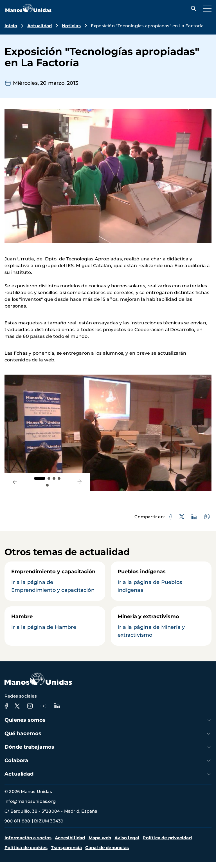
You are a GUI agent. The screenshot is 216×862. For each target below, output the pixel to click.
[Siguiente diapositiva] (79, 482)
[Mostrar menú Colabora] (209, 760)
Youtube (43, 706)
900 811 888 (17, 821)
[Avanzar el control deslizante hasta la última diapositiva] (15, 482)
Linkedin (56, 706)
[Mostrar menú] (206, 8)
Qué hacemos (22, 733)
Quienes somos (25, 720)
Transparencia (66, 847)
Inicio (10, 25)
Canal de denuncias (107, 847)
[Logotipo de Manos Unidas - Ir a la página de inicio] (28, 10)
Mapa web (100, 837)
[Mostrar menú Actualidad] (209, 774)
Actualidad (39, 25)
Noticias (71, 25)
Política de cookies (26, 847)
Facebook (6, 706)
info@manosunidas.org (30, 801)
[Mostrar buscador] (192, 8)
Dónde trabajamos (29, 747)
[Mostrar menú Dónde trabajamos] (209, 747)
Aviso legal (126, 837)
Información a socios (27, 837)
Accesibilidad (70, 837)
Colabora (16, 760)
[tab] (39, 478)
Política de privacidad (167, 837)
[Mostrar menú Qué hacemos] (209, 733)
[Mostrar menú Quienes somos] (209, 720)
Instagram (29, 706)
